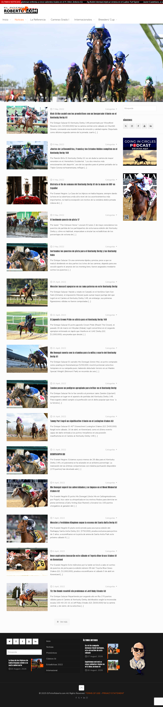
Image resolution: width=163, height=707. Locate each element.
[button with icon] (125, 126)
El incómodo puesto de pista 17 (64, 219)
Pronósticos (51, 652)
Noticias (49, 647)
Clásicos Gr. (51, 658)
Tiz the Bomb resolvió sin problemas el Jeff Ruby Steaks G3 (78, 591)
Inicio (48, 641)
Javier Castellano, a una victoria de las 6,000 (134, 2)
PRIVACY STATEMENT (113, 693)
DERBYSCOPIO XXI (57, 454)
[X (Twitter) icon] (79, 697)
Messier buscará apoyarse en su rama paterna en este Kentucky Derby (83, 286)
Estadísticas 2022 (54, 664)
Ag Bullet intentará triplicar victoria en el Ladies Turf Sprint (84, 2)
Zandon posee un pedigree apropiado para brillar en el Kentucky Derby (83, 388)
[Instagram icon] (87, 697)
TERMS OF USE (92, 693)
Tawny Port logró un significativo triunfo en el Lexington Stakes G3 (81, 421)
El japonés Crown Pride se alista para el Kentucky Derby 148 (78, 319)
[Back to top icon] (81, 687)
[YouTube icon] (82, 697)
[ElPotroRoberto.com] (21, 10)
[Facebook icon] (76, 697)
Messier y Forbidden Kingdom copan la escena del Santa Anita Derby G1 (83, 522)
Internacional (52, 670)
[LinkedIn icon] (84, 697)
